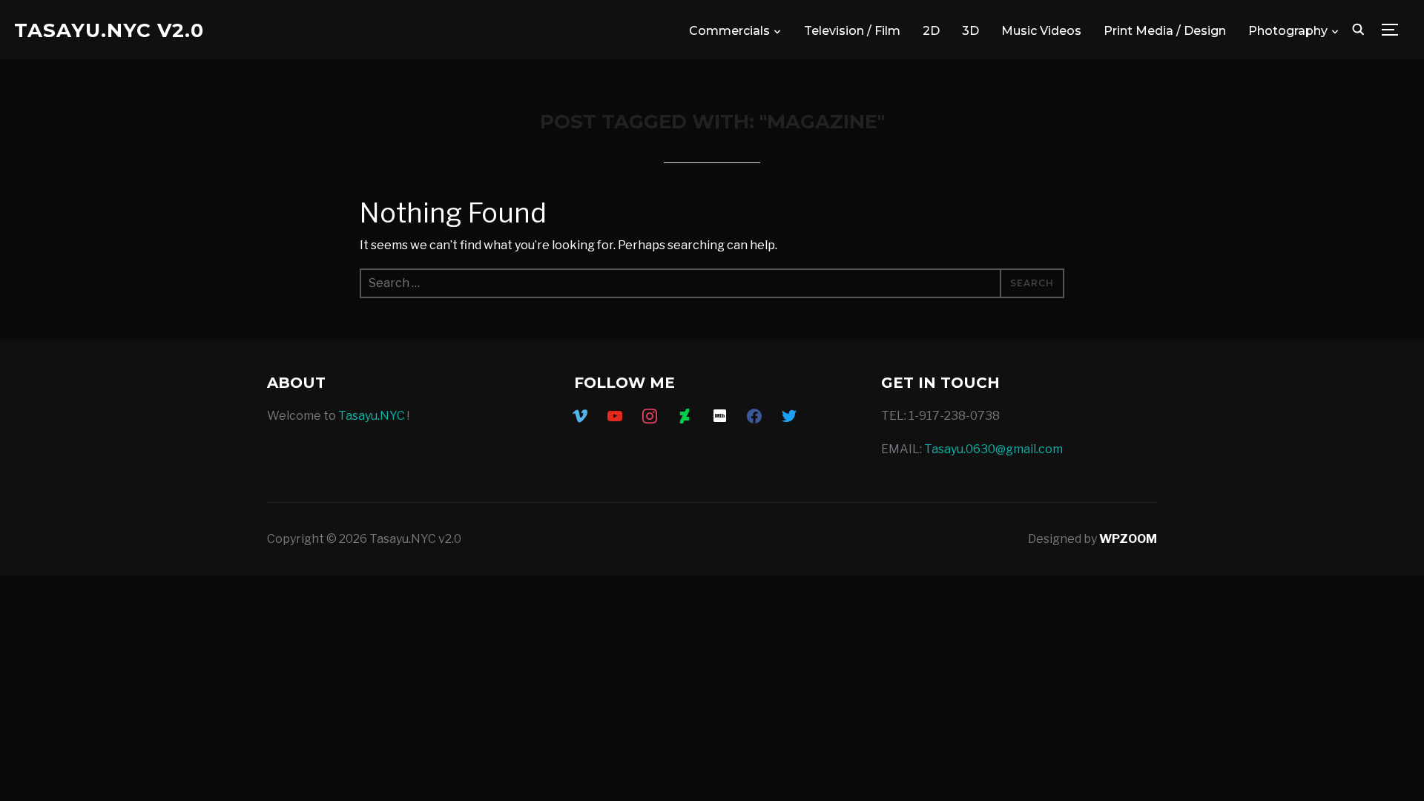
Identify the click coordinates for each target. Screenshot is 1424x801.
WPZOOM (1128, 539)
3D (970, 31)
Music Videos (1041, 31)
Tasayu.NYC (371, 416)
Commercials (729, 31)
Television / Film (852, 31)
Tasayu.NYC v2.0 (109, 30)
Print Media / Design (1165, 31)
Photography (1288, 31)
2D (931, 31)
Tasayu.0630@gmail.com (993, 449)
